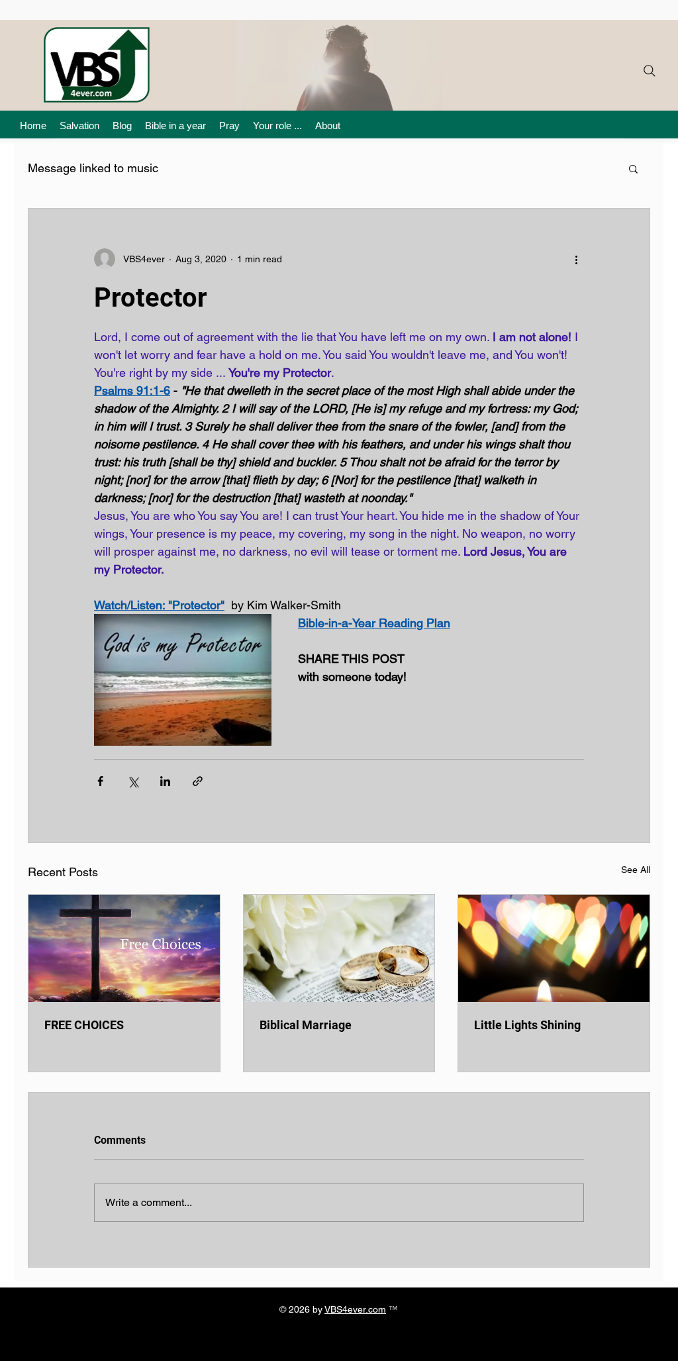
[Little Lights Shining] (554, 948)
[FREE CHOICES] (124, 948)
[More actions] (576, 259)
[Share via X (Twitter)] (132, 781)
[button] (633, 168)
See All (635, 869)
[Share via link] (197, 781)
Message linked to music (93, 168)
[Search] (649, 71)
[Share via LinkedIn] (165, 781)
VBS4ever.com (355, 1309)
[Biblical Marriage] (339, 948)
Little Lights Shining (527, 1025)
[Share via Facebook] (100, 781)
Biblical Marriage (306, 1025)
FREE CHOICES (84, 1025)
